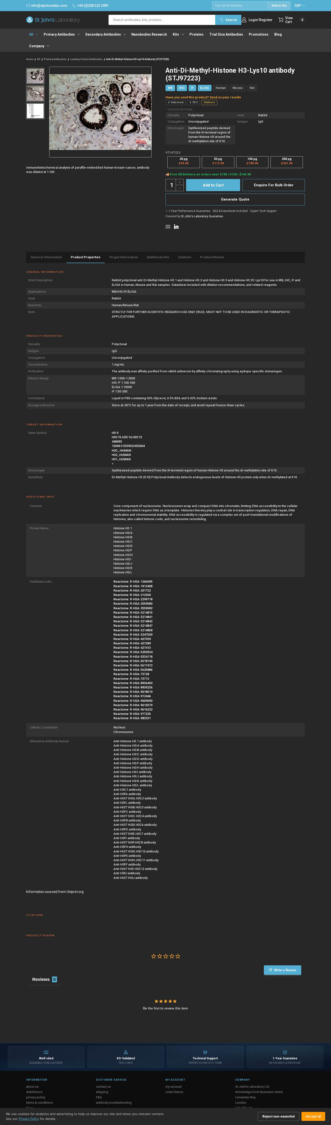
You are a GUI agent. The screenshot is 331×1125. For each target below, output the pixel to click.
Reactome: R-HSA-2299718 (132, 599)
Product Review (212, 257)
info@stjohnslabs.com (49, 6)
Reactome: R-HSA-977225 (132, 714)
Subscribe (279, 5)
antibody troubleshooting (114, 1102)
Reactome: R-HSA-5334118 (132, 656)
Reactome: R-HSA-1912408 (132, 586)
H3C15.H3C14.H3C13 (127, 437)
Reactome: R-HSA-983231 (132, 718)
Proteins (196, 34)
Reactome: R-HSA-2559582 (132, 608)
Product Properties (85, 257)
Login (253, 20)
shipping (102, 1092)
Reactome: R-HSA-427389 (132, 643)
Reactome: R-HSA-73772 (131, 678)
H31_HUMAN (121, 459)
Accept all (313, 1116)
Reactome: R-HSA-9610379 (132, 705)
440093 (117, 441)
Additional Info (158, 257)
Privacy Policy (29, 1119)
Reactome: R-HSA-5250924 (132, 652)
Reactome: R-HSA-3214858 (132, 630)
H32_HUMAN (121, 455)
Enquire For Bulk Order (273, 185)
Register (266, 20)
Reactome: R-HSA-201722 (132, 590)
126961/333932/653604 (128, 446)
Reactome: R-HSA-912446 (132, 696)
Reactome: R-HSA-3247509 (132, 634)
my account (174, 1086)
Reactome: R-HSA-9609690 (132, 701)
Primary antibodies (59, 34)
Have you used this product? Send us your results (203, 97)
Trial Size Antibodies (226, 34)
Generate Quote (235, 199)
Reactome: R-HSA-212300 (132, 595)
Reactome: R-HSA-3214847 (132, 625)
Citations (209, 102)
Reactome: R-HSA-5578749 (132, 661)
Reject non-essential (278, 1116)
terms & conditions (39, 1102)
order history (174, 1092)
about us (32, 1086)
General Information (46, 257)
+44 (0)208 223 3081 (93, 6)
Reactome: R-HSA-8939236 (132, 687)
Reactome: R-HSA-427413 (132, 647)
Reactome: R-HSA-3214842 (132, 621)
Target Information (123, 257)
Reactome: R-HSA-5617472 (132, 665)
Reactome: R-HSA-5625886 (132, 670)
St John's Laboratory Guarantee (202, 216)
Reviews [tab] (41, 979)
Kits (176, 34)
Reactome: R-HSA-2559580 (132, 603)
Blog (278, 34)
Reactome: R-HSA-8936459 (132, 683)
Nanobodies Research (149, 34)
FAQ (99, 1097)
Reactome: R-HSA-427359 (132, 639)
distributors (34, 1092)
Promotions (258, 34)
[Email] (168, 226)
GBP (298, 6)
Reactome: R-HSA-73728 (131, 674)
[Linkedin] (176, 226)
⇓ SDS (193, 102)
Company (36, 46)
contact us (103, 1086)
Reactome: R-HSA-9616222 (132, 709)
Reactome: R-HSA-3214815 (132, 612)
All (31, 34)
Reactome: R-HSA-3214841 (132, 617)
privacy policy (35, 1097)
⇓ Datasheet (175, 102)
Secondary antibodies (103, 34)
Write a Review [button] (285, 970)
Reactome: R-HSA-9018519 (132, 692)
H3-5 (115, 433)
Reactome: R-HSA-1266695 (132, 581)
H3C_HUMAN (121, 450)
